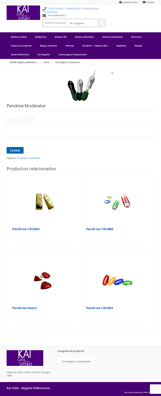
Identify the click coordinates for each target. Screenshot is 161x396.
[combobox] (77, 360)
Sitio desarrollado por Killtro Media (139, 392)
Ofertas (69, 45)
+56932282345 (90, 8)
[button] (112, 73)
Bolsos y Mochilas (84, 36)
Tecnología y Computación (72, 54)
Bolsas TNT (61, 36)
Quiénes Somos (130, 2)
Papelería (121, 45)
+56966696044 (50, 12)
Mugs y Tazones (48, 45)
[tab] (13, 120)
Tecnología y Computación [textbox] (76, 361)
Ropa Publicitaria (20, 54)
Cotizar (15, 150)
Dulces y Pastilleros (112, 36)
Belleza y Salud (19, 36)
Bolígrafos (41, 36)
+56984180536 (72, 8)
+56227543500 (55, 8)
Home (46, 62)
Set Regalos (44, 54)
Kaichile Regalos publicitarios (22, 62)
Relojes (138, 45)
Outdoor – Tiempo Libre (95, 45)
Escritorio (136, 36)
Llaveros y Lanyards (21, 45)
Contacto (149, 2)
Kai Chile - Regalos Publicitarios (28, 388)
